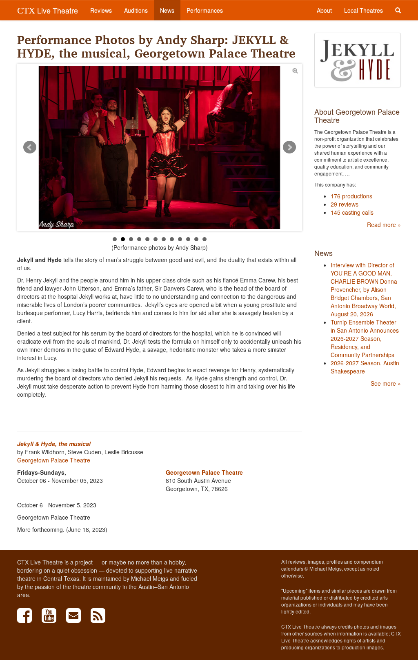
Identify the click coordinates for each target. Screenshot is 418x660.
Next (289, 147)
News (167, 10)
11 (196, 239)
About (324, 10)
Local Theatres (363, 10)
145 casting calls (352, 212)
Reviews (101, 10)
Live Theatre (47, 10)
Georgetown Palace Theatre (53, 460)
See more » (386, 383)
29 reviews (344, 204)
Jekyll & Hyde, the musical (54, 444)
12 (204, 239)
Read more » (384, 224)
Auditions (136, 10)
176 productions (351, 196)
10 (188, 239)
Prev (29, 147)
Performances (205, 10)
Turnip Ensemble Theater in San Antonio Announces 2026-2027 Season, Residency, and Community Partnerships (365, 338)
